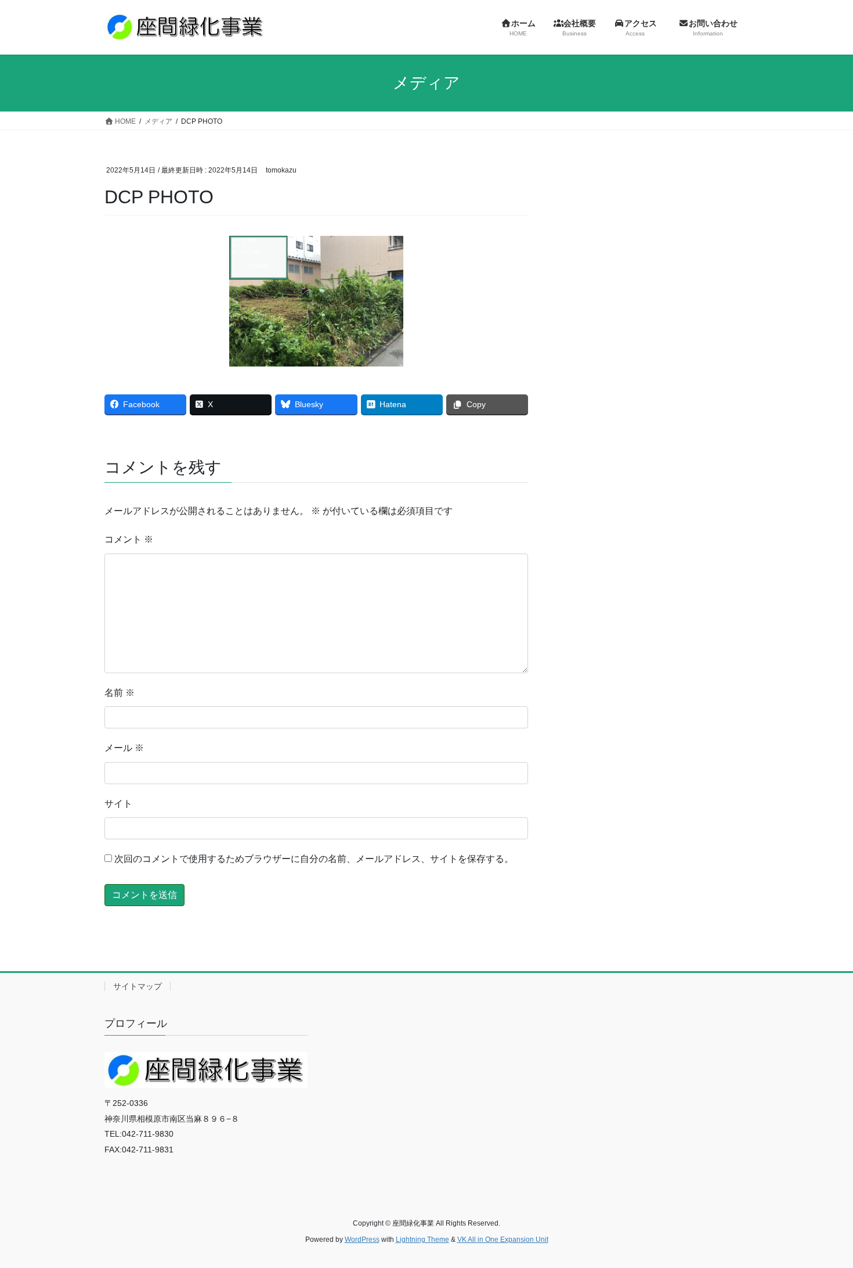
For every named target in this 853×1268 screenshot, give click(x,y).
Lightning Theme (422, 1239)
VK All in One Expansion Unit (502, 1239)
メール (124, 748)
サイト (118, 804)
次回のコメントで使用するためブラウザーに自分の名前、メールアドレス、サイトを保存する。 (314, 859)
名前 (119, 693)
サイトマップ (137, 986)
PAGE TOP (822, 1220)
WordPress (362, 1239)
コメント (128, 539)
